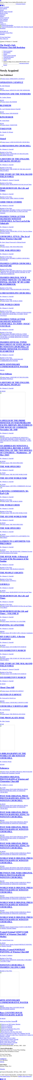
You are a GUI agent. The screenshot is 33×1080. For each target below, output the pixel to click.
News (1, 22)
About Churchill (7, 687)
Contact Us (3, 24)
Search (5, 65)
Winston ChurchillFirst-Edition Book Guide (8, 1043)
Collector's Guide (10, 1035)
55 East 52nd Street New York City (5, 37)
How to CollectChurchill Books (7, 1038)
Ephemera (2, 14)
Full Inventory (4, 20)
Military (2, 16)
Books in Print (4, 13)
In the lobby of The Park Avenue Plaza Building (6, 33)
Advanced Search (20, 4)
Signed (2, 10)
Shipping (2, 1069)
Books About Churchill (6, 11)
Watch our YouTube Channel (8, 1021)
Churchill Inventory (8, 57)
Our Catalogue (4, 19)
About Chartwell (4, 17)
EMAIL (2, 1062)
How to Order (13, 1033)
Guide (5, 60)
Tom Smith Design (5, 1076)
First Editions (3, 8)
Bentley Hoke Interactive (25, 1076)
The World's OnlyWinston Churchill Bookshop (12, 46)
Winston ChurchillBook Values (5, 1037)
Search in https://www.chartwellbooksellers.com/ (13, 2)
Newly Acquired (4, 7)
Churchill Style (23, 1035)
